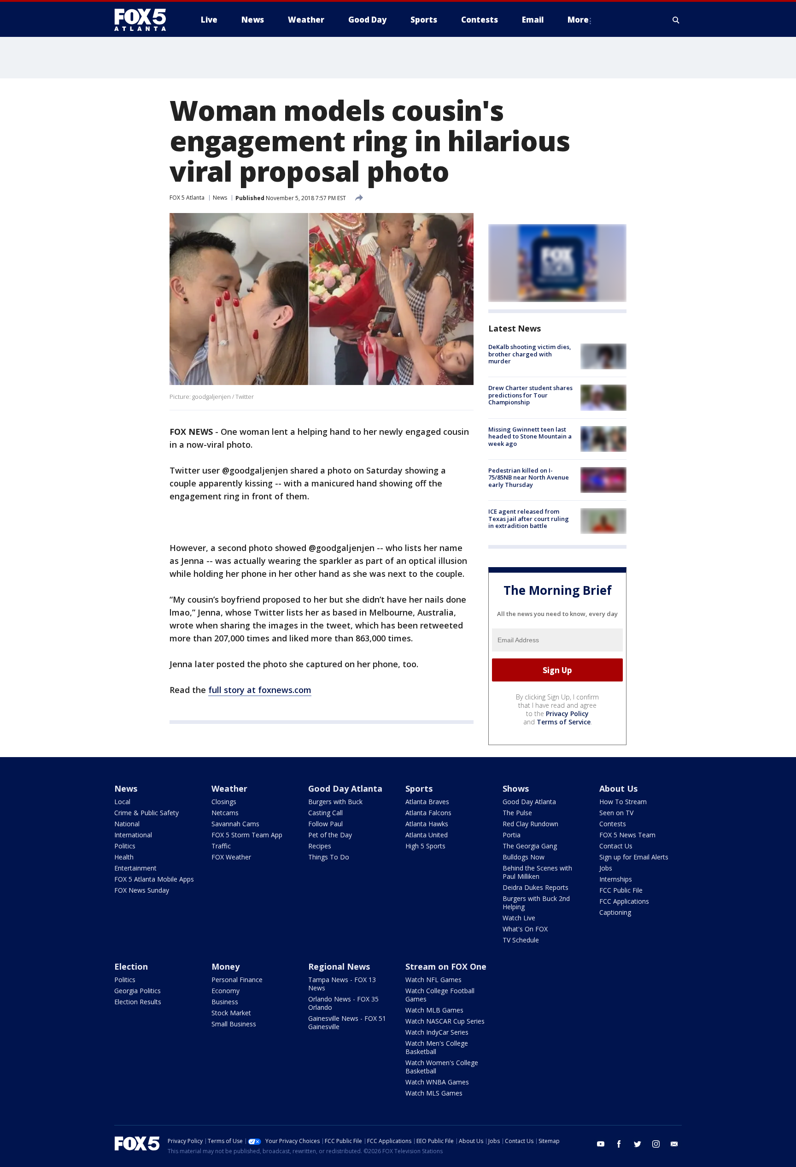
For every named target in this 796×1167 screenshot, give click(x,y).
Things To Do (328, 857)
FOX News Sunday (141, 890)
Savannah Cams (235, 823)
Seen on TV (616, 812)
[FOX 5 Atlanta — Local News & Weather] (144, 20)
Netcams (225, 812)
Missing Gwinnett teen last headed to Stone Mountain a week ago (530, 436)
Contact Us (615, 845)
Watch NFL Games (433, 979)
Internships (615, 879)
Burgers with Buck (335, 801)
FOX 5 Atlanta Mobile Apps (154, 879)
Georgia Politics (137, 990)
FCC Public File (621, 890)
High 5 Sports (425, 845)
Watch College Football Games (439, 994)
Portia (512, 834)
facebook (619, 1144)
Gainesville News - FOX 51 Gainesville (347, 1022)
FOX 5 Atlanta (187, 197)
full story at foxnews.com (259, 689)
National (127, 823)
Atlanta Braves (427, 801)
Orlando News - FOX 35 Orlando (343, 1003)
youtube (600, 1144)
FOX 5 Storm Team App (246, 834)
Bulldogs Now (523, 857)
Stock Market (231, 1012)
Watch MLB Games (434, 1010)
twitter (637, 1144)
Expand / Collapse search (676, 20)
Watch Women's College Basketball (441, 1066)
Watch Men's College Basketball (436, 1047)
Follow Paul (325, 823)
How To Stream (623, 801)
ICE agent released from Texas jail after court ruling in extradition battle (528, 518)
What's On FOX (525, 928)
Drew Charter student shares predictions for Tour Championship (530, 395)
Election (131, 966)
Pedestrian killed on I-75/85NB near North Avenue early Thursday (528, 477)
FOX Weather (231, 857)
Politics (124, 845)
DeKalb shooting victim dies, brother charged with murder (529, 354)
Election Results (137, 1001)
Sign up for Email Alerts (633, 857)
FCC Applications (624, 901)
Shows (516, 788)
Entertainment (135, 868)
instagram (656, 1144)
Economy (225, 990)
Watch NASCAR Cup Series (445, 1021)
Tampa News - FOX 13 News (342, 983)
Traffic (221, 845)
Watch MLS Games (433, 1093)
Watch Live (519, 917)
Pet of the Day (330, 834)
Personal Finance (237, 979)
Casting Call (325, 812)
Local (122, 801)
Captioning (615, 912)
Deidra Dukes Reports (535, 887)
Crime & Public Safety (146, 812)
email (674, 1144)
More (578, 19)
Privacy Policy (567, 713)
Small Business (233, 1023)
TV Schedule (521, 940)
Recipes (319, 845)
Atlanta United (426, 834)
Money (225, 966)
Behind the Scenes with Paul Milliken (537, 872)
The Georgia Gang (530, 845)
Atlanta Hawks (426, 823)
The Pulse (517, 812)
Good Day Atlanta (345, 788)
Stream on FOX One (445, 966)
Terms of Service (564, 721)
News (220, 197)
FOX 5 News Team (627, 834)
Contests (612, 823)
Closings (223, 801)
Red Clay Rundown (530, 823)
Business (224, 1001)
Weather (229, 788)
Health (124, 857)
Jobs (605, 868)
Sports (419, 788)
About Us (618, 788)
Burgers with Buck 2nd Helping (536, 902)
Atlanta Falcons (428, 812)
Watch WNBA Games (437, 1082)
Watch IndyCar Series (436, 1032)
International (133, 834)
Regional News (339, 966)
